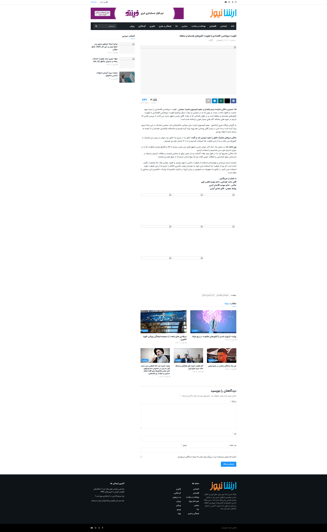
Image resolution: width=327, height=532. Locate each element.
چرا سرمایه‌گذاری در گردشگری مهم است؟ (109, 496)
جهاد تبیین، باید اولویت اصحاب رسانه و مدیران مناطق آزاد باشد (105, 60)
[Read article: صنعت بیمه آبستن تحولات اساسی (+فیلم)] (127, 77)
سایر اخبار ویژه (194, 501)
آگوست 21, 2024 (180, 343)
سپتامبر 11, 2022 (230, 40)
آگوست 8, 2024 (197, 372)
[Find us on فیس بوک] (102, 527)
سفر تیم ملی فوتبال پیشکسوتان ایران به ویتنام (107, 500)
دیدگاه (233, 401)
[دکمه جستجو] (96, 26)
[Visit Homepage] (223, 13)
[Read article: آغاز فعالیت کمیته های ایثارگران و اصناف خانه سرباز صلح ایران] (188, 355)
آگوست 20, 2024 (230, 369)
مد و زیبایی (177, 497)
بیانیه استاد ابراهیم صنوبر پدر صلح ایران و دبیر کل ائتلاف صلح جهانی (105, 47)
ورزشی (178, 505)
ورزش (132, 26)
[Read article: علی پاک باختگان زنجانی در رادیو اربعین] (221, 355)
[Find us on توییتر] (99, 527)
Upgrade (94, 2)
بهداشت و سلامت (198, 26)
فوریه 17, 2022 (112, 53)
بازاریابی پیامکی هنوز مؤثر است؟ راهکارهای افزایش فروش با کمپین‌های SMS (109, 490)
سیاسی (184, 26)
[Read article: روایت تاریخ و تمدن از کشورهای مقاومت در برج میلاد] (213, 321)
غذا (176, 26)
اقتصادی (213, 26)
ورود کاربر (103, 2)
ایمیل (183, 445)
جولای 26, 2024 (163, 377)
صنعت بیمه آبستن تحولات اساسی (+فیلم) (107, 74)
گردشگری (142, 26)
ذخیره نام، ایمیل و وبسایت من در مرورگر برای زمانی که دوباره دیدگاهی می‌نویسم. (206, 456)
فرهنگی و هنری (165, 26)
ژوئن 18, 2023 (112, 79)
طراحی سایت (232, 528)
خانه (232, 26)
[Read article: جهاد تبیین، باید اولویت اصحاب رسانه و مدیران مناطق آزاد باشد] (127, 62)
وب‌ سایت (232, 445)
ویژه (179, 513)
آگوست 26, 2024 (230, 340)
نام (234, 433)
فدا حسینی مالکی (208, 295)
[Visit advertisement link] (137, 13)
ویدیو (179, 509)
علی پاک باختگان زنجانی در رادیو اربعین (222, 365)
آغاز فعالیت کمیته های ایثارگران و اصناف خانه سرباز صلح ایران (189, 367)
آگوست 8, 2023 (111, 65)
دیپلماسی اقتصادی (223, 295)
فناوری (152, 26)
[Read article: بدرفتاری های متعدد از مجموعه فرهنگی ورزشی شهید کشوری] (163, 321)
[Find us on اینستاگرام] (95, 527)
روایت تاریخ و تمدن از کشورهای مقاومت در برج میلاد (214, 336)
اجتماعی (223, 26)
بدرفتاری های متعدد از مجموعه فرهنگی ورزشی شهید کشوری (164, 338)
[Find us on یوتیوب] (92, 527)
